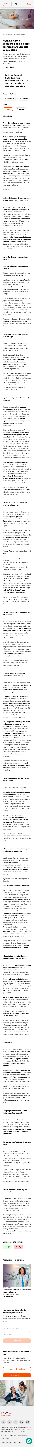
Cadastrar (17, 1341)
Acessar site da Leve (17, 1369)
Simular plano (16, 1375)
